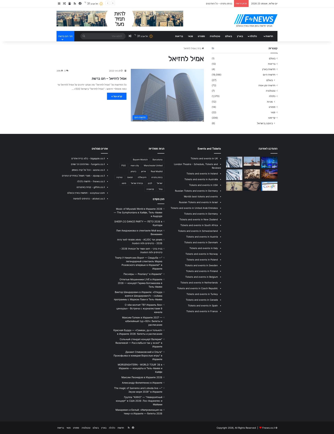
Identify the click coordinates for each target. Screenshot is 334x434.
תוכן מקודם (158, 199)
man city (135, 165)
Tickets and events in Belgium (201, 276)
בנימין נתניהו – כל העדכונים (219, 3)
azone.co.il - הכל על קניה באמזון (88, 169)
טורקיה (119, 177)
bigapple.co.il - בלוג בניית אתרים (88, 158)
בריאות (179, 36)
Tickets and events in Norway (201, 253)
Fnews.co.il (268, 427)
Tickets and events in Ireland (202, 173)
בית (200, 48)
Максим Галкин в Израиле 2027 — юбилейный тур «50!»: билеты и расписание (142, 321)
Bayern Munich (140, 159)
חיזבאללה (142, 177)
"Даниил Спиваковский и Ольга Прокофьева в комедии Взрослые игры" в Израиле (138, 356)
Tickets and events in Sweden (201, 265)
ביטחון (133, 171)
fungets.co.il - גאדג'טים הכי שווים (88, 164)
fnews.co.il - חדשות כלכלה (91, 181)
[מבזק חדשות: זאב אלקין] (234, 162)
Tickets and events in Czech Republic (197, 288)
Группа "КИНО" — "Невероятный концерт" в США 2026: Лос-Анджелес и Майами (139, 401)
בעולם (228, 36)
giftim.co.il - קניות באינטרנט (91, 187)
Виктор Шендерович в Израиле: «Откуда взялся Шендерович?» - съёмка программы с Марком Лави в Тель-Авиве (138, 296)
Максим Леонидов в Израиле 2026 (141, 377)
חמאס (130, 177)
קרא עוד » (116, 96)
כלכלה (253, 36)
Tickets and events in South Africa (199, 225)
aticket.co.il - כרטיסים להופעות (89, 198)
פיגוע (124, 183)
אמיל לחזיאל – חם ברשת (109, 78)
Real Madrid (156, 171)
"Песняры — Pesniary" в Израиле (143, 274)
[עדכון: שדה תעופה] (269, 162)
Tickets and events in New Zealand (199, 219)
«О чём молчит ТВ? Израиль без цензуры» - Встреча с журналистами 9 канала (139, 308)
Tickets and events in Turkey (202, 294)
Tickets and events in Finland (202, 271)
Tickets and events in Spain (203, 305)
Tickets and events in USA (203, 185)
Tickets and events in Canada (202, 299)
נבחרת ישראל (137, 183)
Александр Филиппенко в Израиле (142, 382)
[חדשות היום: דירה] (269, 186)
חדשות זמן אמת (267, 85)
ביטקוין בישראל (265, 123)
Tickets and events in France (202, 311)
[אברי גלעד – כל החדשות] (252, 186)
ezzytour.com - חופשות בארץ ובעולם (86, 192)
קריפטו (271, 117)
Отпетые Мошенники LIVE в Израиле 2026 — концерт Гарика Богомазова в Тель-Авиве (140, 283)
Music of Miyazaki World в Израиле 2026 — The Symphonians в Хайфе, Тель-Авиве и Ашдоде (138, 212)
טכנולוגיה (215, 36)
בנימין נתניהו (156, 177)
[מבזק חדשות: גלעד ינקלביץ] (252, 161)
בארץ (240, 36)
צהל (160, 189)
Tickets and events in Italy (203, 248)
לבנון (150, 183)
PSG (123, 165)
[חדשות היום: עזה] (234, 174)
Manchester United (153, 165)
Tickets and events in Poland (202, 259)
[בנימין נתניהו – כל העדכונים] (269, 173)
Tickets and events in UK (204, 158)
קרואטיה (150, 189)
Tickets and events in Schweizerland (198, 231)
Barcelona (157, 159)
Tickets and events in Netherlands (199, 282)
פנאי (190, 36)
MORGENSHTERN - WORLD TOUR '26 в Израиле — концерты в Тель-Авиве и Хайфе (140, 368)
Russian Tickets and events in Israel (198, 202)
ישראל (159, 183)
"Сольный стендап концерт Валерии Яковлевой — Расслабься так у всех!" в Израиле (138, 343)
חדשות (269, 36)
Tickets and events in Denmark (201, 242)
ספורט (201, 36)
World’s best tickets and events (201, 196)
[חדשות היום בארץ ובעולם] (255, 19)
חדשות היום (269, 74)
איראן (143, 171)
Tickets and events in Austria (202, 236)
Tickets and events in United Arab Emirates (194, 208)
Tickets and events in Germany (201, 213)
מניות (270, 101)
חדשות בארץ (268, 69)
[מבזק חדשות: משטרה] (234, 186)
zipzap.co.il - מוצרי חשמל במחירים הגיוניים (83, 175)
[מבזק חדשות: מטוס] (252, 173)
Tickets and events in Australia (201, 179)
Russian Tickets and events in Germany (196, 190)
